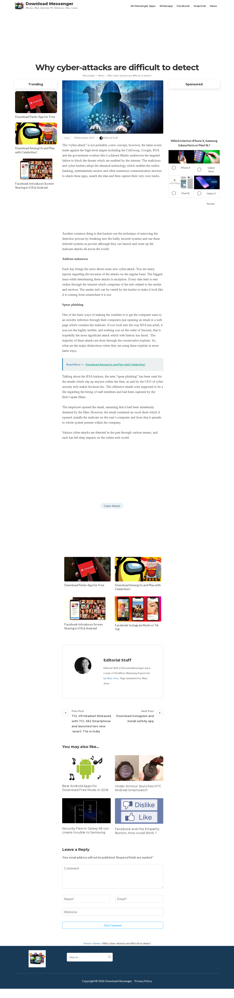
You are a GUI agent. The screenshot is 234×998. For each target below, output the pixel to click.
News (213, 6)
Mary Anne (113, 678)
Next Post (135, 716)
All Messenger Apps (143, 6)
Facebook (183, 6)
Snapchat (200, 6)
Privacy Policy (143, 981)
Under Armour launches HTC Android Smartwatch (138, 788)
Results (211, 203)
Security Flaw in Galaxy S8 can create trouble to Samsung (85, 830)
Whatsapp (166, 6)
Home (87, 943)
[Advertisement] (117, 36)
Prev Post (91, 721)
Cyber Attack (112, 505)
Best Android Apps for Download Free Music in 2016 (85, 788)
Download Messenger (49, 3)
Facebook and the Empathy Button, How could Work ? (137, 831)
